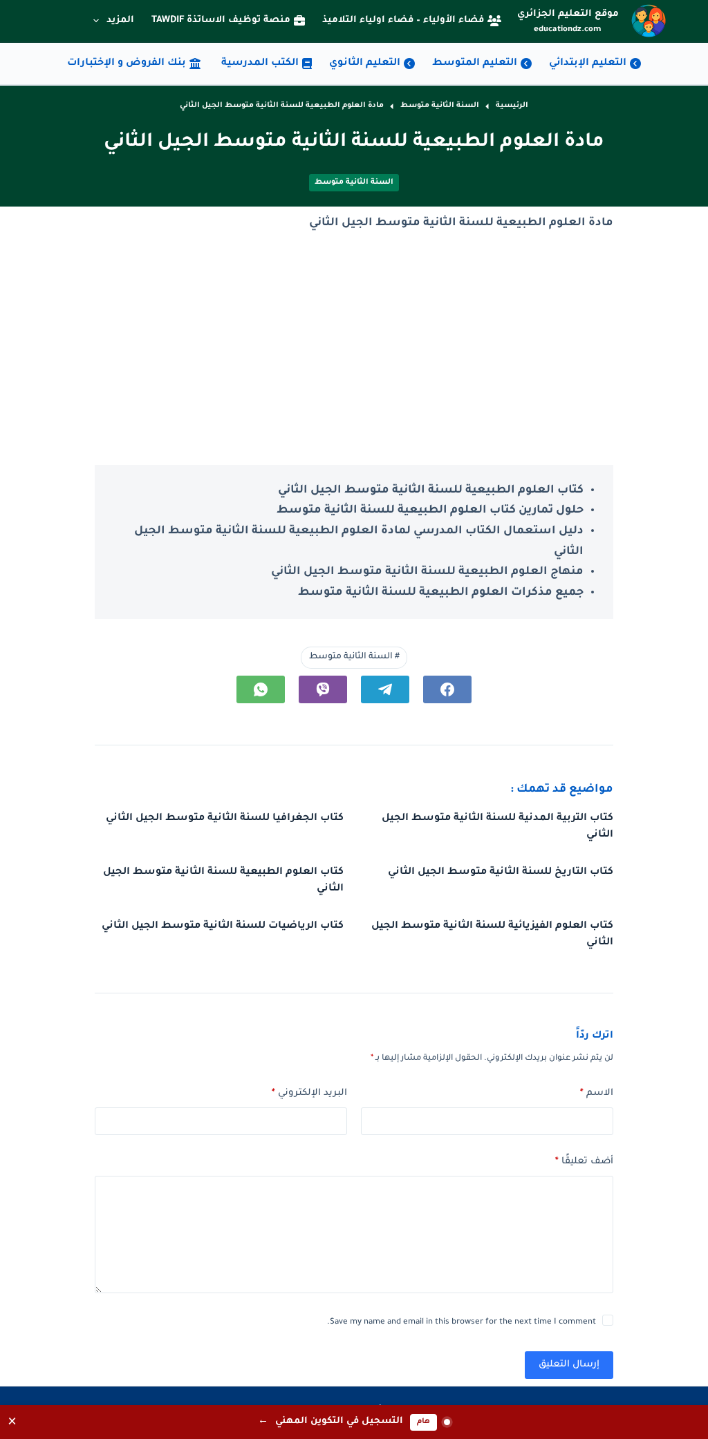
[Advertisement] (354, 349)
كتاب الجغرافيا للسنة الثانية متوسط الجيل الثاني (225, 818)
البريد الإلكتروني (309, 1093)
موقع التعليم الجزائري (568, 14)
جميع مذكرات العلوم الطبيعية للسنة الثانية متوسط (441, 593)
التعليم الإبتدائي (587, 63)
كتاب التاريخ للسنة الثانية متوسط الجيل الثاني (500, 872)
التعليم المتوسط (474, 63)
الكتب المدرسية (260, 63)
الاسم (596, 1093)
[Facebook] (447, 689)
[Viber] (323, 689)
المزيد (120, 20)
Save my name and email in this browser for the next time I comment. (461, 1322)
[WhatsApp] (260, 689)
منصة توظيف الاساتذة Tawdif (220, 20)
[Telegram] (385, 689)
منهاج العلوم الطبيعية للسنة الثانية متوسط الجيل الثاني (427, 572)
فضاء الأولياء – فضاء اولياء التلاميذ (403, 20)
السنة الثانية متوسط (354, 182)
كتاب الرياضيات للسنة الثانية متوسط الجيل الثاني (223, 926)
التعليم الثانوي (364, 63)
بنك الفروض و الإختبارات (126, 63)
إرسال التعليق (569, 1365)
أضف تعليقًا (584, 1161)
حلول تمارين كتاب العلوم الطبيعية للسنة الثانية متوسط (430, 510)
